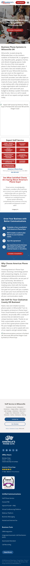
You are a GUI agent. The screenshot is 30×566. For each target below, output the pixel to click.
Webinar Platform (22, 150)
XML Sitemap (21, 562)
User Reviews (15, 471)
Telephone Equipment (22, 161)
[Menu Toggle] (28, 2)
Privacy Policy (20, 560)
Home (7, 428)
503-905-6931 (15, 172)
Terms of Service (9, 562)
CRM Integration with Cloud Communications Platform (8, 156)
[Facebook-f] (3, 450)
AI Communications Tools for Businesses (8, 166)
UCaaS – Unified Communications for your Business (8, 144)
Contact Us (15, 419)
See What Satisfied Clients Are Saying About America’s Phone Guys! (15, 179)
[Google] (6, 450)
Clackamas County (14, 428)
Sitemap (16, 562)
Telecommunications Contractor (8, 161)
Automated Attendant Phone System (22, 156)
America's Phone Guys (15, 169)
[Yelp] (16, 450)
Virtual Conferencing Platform (8, 150)
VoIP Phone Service (22, 144)
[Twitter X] (13, 450)
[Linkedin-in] (10, 450)
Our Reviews (15, 424)
